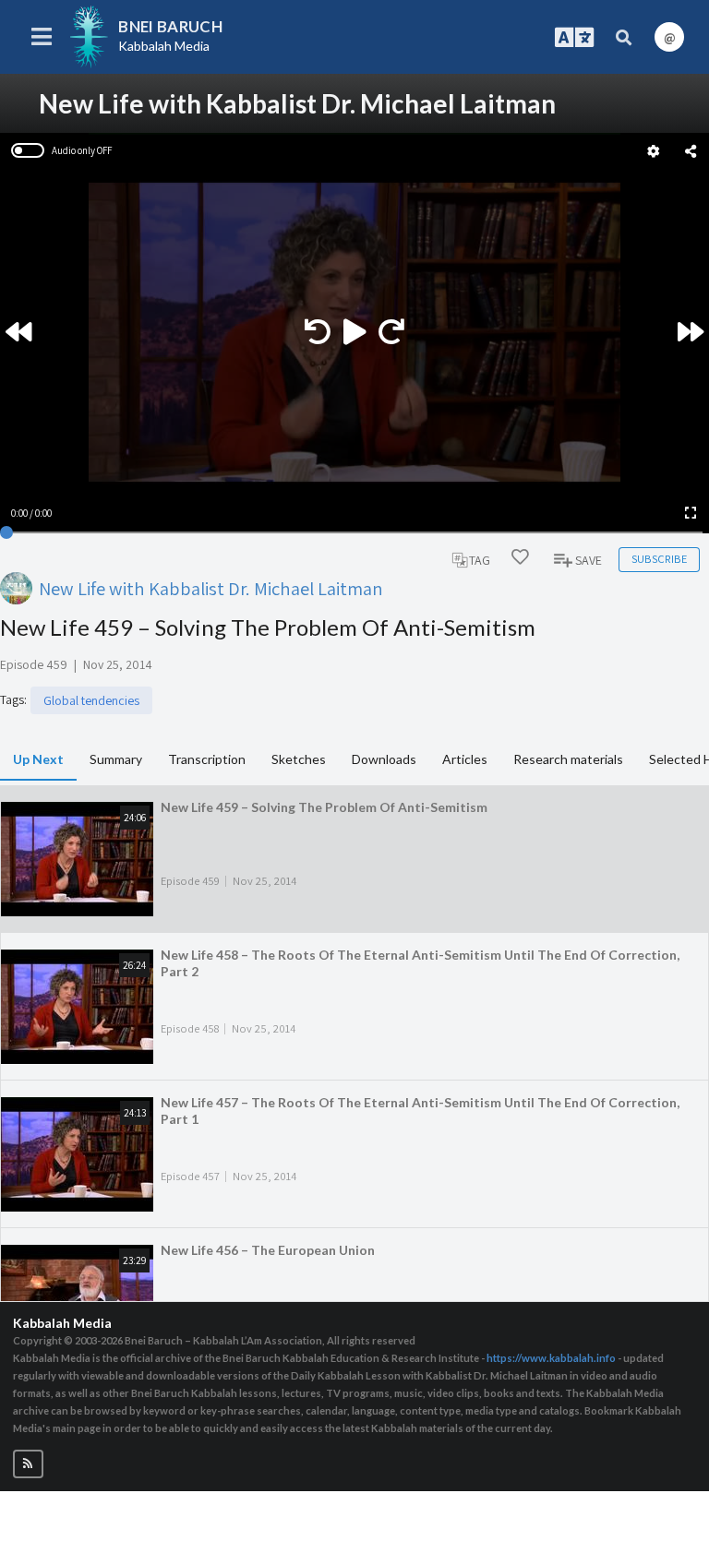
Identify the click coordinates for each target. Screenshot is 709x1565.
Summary (116, 759)
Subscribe (659, 559)
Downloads (384, 759)
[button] (28, 1464)
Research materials (568, 759)
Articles (464, 759)
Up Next (38, 759)
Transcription (207, 759)
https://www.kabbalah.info (551, 1358)
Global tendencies (91, 700)
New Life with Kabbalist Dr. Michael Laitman (211, 588)
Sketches (298, 759)
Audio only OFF (82, 150)
